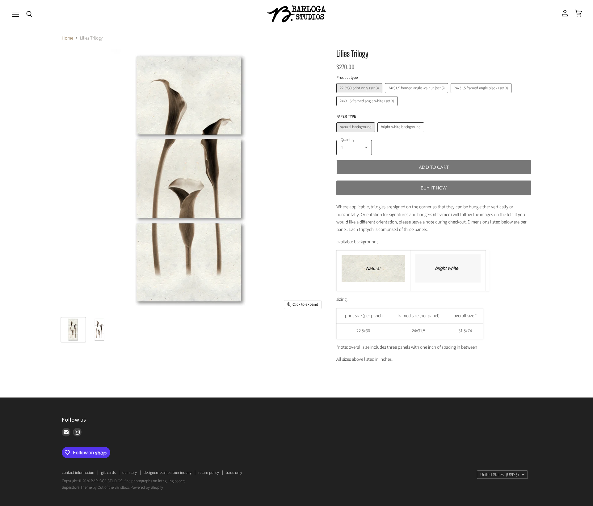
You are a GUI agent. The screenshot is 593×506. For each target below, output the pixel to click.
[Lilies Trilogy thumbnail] (73, 329)
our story (129, 472)
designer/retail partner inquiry (167, 472)
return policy (208, 472)
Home (67, 38)
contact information (78, 472)
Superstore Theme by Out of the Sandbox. (96, 487)
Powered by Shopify (147, 487)
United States (499, 475)
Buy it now (434, 188)
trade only (234, 472)
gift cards (108, 472)
